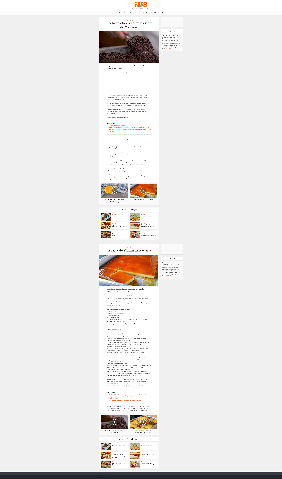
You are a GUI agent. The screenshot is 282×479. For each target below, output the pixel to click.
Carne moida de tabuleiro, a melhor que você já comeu (139, 473)
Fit (131, 13)
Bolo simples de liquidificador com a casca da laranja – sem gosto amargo (129, 127)
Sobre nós (157, 13)
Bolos (126, 13)
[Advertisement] (129, 84)
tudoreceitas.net (106, 477)
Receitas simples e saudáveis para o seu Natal (148, 234)
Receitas (131, 20)
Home (120, 13)
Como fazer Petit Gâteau (119, 216)
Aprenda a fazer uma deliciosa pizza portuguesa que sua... (119, 226)
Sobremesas (137, 13)
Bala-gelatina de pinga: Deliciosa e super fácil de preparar (125, 400)
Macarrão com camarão (147, 216)
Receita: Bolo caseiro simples (117, 125)
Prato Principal (147, 13)
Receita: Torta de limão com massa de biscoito (147, 225)
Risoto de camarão (114, 399)
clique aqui (169, 48)
